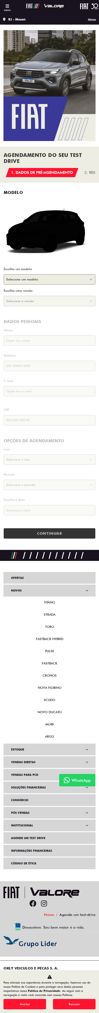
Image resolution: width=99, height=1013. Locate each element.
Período (9, 474)
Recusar (74, 1004)
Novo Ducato (50, 712)
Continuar (49, 533)
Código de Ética (23, 863)
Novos (16, 590)
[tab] (42, 172)
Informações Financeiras (31, 850)
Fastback (49, 663)
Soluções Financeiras (28, 787)
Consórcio (19, 800)
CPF (6, 410)
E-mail (8, 381)
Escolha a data (14, 500)
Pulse (49, 651)
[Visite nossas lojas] (66, 903)
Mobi (49, 724)
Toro (49, 627)
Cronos (50, 675)
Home (49, 914)
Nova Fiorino (49, 688)
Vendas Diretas (23, 762)
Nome (8, 330)
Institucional (22, 825)
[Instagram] (44, 903)
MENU (7, 10)
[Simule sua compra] (55, 903)
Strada (49, 614)
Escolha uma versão (18, 290)
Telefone (10, 355)
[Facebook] (32, 903)
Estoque (17, 749)
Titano (49, 602)
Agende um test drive (28, 838)
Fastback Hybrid (49, 639)
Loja (7, 449)
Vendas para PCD (24, 774)
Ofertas (17, 578)
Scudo (49, 700)
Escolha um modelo (18, 269)
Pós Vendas (20, 812)
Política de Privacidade (44, 991)
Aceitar (25, 1004)
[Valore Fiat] (45, 6)
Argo (49, 736)
